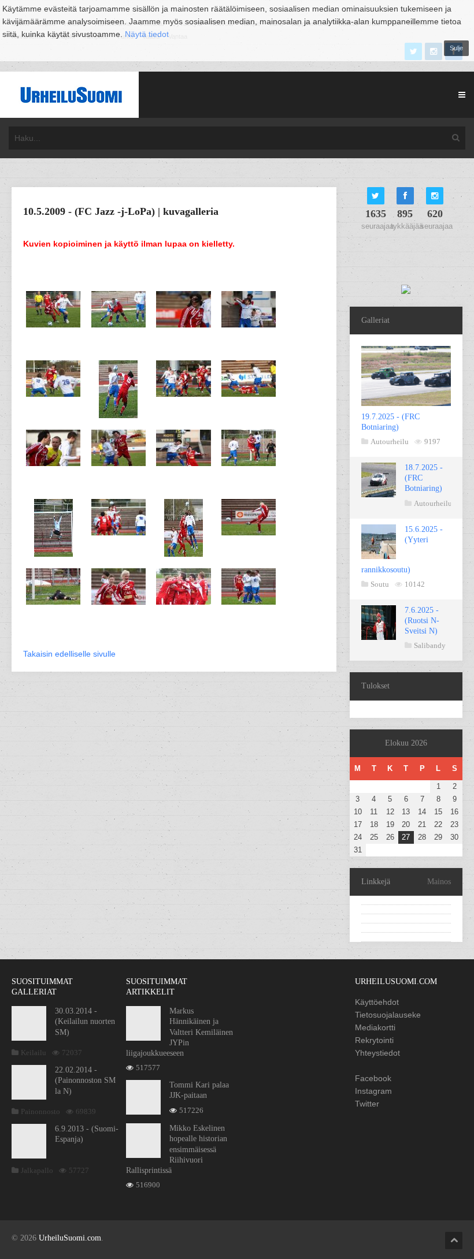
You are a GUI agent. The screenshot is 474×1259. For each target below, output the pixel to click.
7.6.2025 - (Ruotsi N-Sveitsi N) (422, 620)
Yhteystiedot (377, 1052)
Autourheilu (390, 441)
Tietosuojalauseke (388, 1014)
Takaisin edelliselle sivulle (69, 653)
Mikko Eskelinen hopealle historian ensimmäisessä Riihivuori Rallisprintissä (176, 1149)
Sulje (456, 47)
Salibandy (430, 645)
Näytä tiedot (147, 34)
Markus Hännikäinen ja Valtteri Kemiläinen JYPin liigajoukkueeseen (179, 1032)
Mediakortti (375, 1027)
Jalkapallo (37, 1170)
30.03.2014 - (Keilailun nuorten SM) (85, 1021)
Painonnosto (40, 1111)
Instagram (373, 1091)
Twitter (367, 1103)
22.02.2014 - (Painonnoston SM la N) (85, 1080)
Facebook (373, 1078)
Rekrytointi (374, 1040)
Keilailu (33, 1052)
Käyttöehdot (377, 1002)
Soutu (380, 584)
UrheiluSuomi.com (70, 1238)
